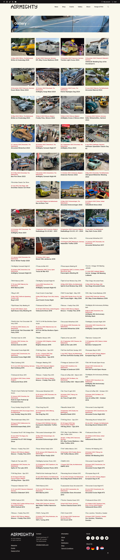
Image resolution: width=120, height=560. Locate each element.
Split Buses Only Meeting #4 (21, 311)
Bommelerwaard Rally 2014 (20, 426)
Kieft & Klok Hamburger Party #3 (47, 479)
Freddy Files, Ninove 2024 (45, 118)
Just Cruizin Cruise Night (45, 300)
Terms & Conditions (67, 548)
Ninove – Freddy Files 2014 (21, 454)
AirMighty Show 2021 (18, 233)
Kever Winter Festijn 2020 (20, 261)
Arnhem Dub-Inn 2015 (19, 345)
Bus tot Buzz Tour (42, 203)
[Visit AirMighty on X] (92, 538)
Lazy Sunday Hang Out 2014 (21, 414)
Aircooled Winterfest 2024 (20, 148)
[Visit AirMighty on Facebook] (88, 538)
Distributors (64, 543)
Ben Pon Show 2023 (18, 176)
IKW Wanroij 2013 (42, 492)
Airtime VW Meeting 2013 (94, 455)
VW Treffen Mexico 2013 (69, 454)
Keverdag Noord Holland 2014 (96, 425)
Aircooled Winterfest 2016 (70, 328)
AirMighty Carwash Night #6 (46, 176)
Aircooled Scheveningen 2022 (71, 205)
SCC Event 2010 (66, 520)
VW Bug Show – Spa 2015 (45, 357)
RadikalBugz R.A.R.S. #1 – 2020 (72, 231)
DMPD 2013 (65, 466)
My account (107, 1)
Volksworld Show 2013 (93, 507)
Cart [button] (115, 1)
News (56, 7)
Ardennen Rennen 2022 (69, 175)
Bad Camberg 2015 (17, 368)
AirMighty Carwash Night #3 (21, 273)
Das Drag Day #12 (42, 414)
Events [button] (72, 7)
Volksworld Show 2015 (19, 382)
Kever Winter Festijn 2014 (45, 455)
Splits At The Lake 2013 (19, 468)
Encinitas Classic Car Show (20, 187)
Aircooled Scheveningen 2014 (46, 439)
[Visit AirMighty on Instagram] (97, 538)
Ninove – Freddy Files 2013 (20, 518)
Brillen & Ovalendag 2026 (20, 60)
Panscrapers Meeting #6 (69, 273)
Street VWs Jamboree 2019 (45, 259)
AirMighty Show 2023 (68, 148)
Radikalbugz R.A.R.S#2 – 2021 (46, 231)
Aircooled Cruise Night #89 (21, 357)
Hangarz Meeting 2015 (44, 368)
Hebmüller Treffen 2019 (69, 243)
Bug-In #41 (15, 300)
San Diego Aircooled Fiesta (95, 286)
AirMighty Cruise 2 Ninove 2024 (72, 118)
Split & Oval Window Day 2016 (71, 286)
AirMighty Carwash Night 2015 (96, 328)
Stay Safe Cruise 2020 (93, 231)
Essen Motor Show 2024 (20, 90)
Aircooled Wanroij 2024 (93, 90)
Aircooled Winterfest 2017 (94, 245)
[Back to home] (24, 6)
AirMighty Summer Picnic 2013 (47, 468)
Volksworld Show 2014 (93, 439)
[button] (108, 6)
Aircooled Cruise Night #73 (95, 492)
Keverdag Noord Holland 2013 (71, 479)
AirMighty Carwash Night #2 (46, 287)
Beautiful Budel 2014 (68, 414)
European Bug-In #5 (92, 479)
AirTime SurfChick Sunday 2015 (72, 355)
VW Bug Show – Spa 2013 (20, 480)
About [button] (88, 7)
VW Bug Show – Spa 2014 (70, 426)
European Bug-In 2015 (93, 355)
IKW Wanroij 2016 (17, 287)
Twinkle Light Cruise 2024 (70, 60)
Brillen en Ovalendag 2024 (20, 118)
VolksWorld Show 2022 (93, 205)
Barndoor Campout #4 (93, 345)
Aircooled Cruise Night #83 (95, 414)
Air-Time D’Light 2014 (68, 398)
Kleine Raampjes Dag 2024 (70, 92)
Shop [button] (63, 7)
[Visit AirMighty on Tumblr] (102, 538)
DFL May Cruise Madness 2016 (96, 298)
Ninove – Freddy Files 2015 (45, 380)
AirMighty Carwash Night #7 (46, 148)
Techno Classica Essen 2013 (71, 505)
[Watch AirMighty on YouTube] (106, 538)
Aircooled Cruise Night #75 (95, 468)
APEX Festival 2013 (18, 507)
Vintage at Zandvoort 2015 (70, 369)
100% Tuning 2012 (42, 520)
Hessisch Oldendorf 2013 (20, 492)
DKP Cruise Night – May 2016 (71, 298)
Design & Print (98, 7)
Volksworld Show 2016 (44, 311)
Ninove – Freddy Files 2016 (70, 311)
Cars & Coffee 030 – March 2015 (72, 382)
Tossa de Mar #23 (42, 271)
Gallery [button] (80, 7)
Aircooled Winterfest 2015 (45, 398)
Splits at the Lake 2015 (69, 345)
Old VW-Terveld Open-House (95, 369)
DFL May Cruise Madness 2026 (47, 60)
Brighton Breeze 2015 (43, 345)
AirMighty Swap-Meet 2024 (46, 92)
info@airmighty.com (42, 545)
